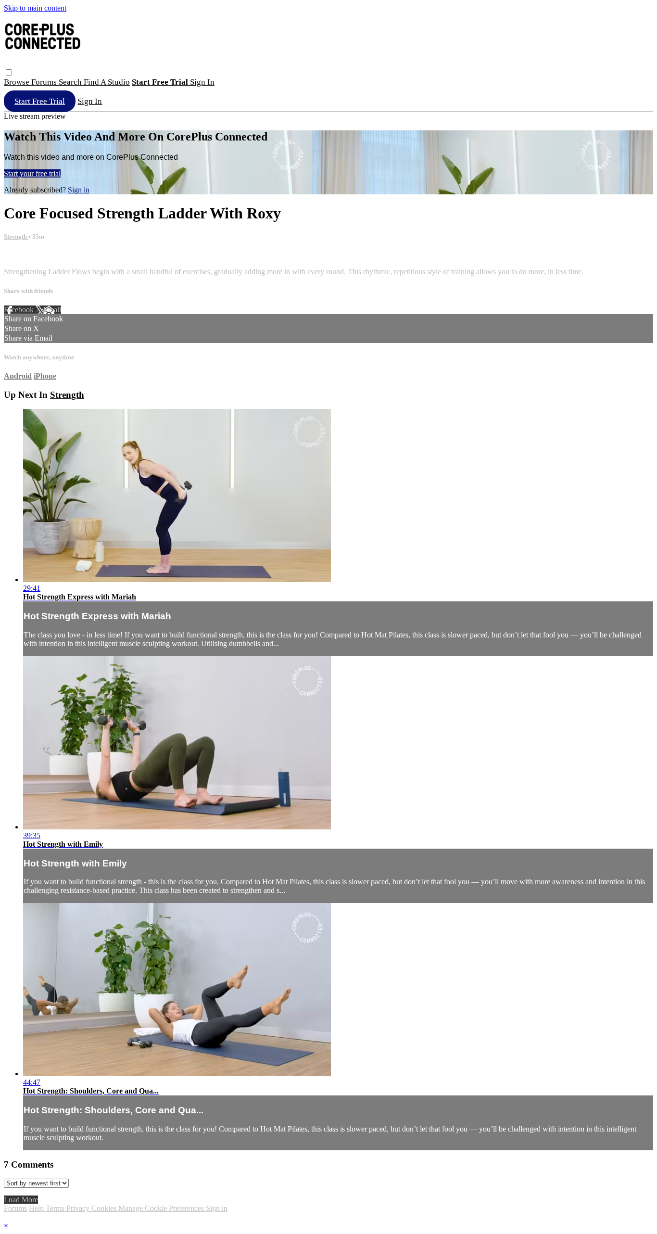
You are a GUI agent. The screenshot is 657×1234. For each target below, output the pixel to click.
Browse (17, 82)
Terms (56, 1208)
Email (52, 309)
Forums (45, 82)
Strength (16, 236)
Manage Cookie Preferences (162, 1208)
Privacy (78, 1208)
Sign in (202, 82)
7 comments (22, 255)
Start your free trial (32, 173)
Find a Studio (107, 82)
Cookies (104, 1208)
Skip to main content (35, 8)
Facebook (20, 309)
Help (37, 1208)
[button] (9, 72)
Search (71, 82)
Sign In (89, 101)
